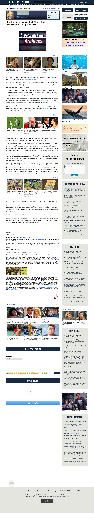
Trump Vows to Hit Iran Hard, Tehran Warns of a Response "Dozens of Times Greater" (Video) (75, 291)
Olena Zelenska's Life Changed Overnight (80, 323)
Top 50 (66, 4)
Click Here (19, 239)
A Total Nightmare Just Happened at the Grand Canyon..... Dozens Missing (75, 235)
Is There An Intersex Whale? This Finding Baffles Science (73, 120)
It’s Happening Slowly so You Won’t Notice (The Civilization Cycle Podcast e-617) (74, 442)
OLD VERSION (81, 10)
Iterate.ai (17, 95)
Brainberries (9, 132)
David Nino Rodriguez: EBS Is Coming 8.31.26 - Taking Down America (73, 231)
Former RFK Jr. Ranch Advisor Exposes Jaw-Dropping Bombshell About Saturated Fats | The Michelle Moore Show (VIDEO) (75, 285)
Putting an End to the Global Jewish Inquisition (75, 430)
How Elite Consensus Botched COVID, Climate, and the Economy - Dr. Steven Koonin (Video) (75, 297)
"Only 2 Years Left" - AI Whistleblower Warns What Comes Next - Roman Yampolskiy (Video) (74, 263)
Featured (14, 4)
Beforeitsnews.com (18, 8)
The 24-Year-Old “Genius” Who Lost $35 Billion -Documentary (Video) (73, 268)
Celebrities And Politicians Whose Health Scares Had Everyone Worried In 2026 (31, 130)
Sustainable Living (47, 4)
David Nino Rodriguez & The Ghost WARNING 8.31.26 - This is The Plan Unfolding (73, 273)
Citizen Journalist (39, 239)
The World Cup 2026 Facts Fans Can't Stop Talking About (32, 339)
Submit (75, 175)
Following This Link (12, 289)
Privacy (39, 491)
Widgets (79, 491)
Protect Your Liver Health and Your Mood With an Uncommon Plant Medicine (75, 462)
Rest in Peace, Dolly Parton (70, 438)
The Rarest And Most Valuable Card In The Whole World (49, 192)
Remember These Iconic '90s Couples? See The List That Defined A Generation (31, 322)
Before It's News (21, 2)
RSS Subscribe (71, 491)
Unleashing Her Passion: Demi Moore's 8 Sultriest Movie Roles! (15, 321)
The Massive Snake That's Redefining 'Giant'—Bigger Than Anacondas (31, 193)
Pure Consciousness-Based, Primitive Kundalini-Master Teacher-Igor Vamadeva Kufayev (74, 426)
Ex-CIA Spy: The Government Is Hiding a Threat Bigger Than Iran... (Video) (73, 252)
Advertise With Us (21, 491)
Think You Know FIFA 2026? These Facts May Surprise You (15, 129)
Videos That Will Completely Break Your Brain (75, 421)
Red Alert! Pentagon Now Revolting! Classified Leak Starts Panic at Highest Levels (75, 352)
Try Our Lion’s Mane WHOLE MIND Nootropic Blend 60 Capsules (22, 252)
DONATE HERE (67, 10)
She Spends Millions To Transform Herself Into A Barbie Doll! (68, 323)
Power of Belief (38, 4)
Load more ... (32, 403)
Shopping (77, 4)
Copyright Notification (60, 491)
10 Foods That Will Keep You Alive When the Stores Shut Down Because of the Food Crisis (75, 434)
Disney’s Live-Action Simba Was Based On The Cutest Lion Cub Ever (74, 87)
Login (81, 2)
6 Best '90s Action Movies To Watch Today (73, 104)
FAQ (29, 491)
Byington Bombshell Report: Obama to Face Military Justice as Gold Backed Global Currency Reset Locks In (74, 196)
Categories (83, 4)
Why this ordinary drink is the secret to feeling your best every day (73, 70)
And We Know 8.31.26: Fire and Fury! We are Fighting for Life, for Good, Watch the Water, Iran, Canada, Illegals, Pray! (75, 216)
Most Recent (71, 4)
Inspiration (54, 4)
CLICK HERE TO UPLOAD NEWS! (81, 18)
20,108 (44, 108)
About (13, 491)
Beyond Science (29, 4)
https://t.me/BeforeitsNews (69, 146)
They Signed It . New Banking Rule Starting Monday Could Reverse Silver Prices (74, 226)
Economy (19, 4)
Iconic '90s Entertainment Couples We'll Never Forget (48, 129)
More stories (26, 17)
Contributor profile (19, 17)
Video (62, 4)
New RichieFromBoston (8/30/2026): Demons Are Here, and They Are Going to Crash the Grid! (75, 384)
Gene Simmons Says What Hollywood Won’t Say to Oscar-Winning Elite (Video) (74, 302)
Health (23, 4)
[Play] (75, 29)
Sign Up (85, 2)
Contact (34, 491)
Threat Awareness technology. (31, 79)
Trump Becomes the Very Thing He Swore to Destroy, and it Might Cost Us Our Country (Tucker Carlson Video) (74, 279)
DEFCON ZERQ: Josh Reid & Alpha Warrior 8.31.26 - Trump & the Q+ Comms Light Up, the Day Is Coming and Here (75, 257)
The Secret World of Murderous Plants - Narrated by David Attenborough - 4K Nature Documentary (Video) (74, 378)
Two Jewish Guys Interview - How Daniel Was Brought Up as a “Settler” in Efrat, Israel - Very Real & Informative (75, 448)
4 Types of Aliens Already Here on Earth (73, 458)
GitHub (14, 214)
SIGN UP (68, 163)
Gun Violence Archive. (47, 100)
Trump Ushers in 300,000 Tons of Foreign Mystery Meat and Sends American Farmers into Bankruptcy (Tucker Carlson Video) (74, 357)
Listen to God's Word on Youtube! (75, 42)
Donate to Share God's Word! (74, 45)
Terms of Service (48, 491)
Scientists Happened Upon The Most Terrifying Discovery (15, 192)
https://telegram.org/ (81, 141)
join (13, 234)
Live (59, 4)
